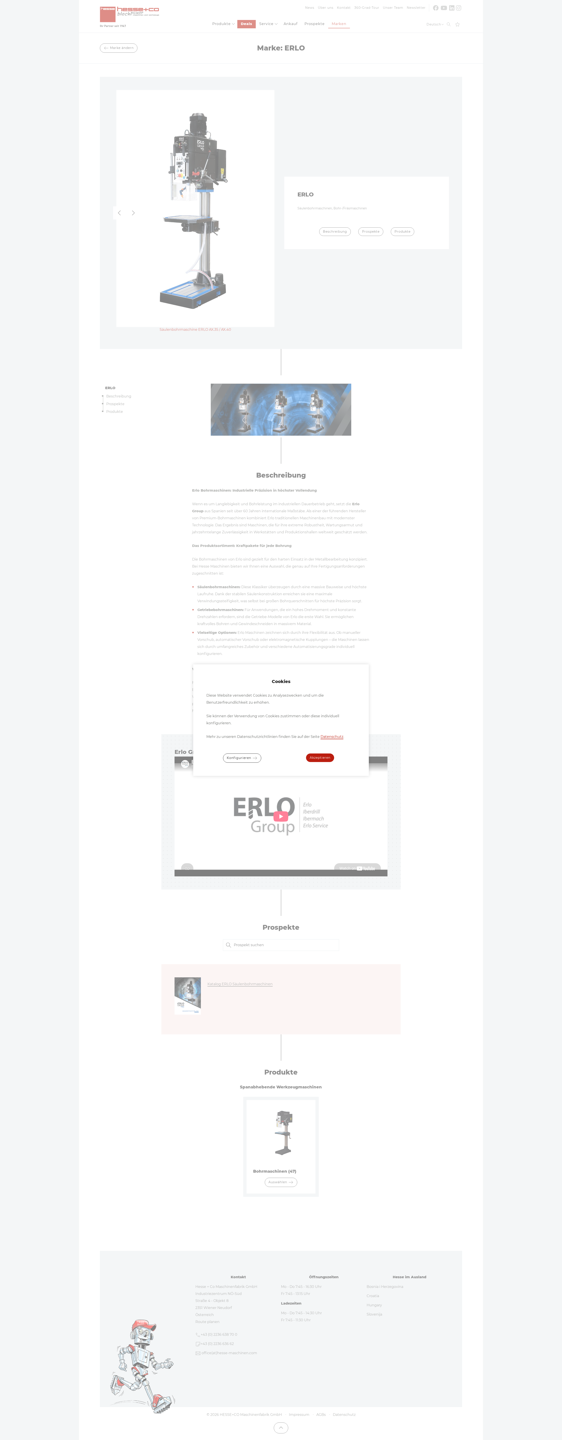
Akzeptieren (320, 758)
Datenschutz (332, 737)
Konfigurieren (239, 758)
